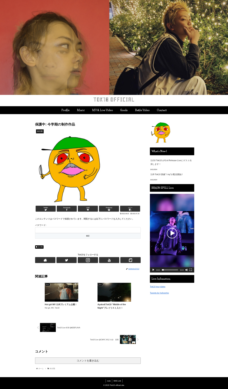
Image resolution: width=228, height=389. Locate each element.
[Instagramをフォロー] (88, 260)
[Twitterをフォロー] (66, 260)
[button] (172, 233)
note (109, 381)
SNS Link (117, 381)
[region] (114, 47)
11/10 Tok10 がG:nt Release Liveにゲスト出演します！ (171, 162)
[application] (172, 233)
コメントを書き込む (88, 360)
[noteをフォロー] (130, 260)
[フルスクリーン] (190, 270)
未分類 (40, 247)
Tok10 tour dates (157, 287)
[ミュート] (186, 270)
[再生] (153, 270)
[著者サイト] (45, 260)
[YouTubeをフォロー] (109, 260)
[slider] (170, 270)
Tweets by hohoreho (159, 293)
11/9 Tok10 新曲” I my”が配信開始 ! (166, 174)
